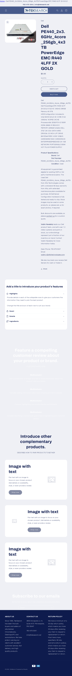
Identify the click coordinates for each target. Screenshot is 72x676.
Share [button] (45, 269)
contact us (50, 216)
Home (2, 1)
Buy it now (54, 94)
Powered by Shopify (22, 669)
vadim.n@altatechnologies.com (53, 255)
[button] (6, 10)
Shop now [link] (15, 492)
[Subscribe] (51, 607)
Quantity (43, 78)
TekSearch (13, 669)
